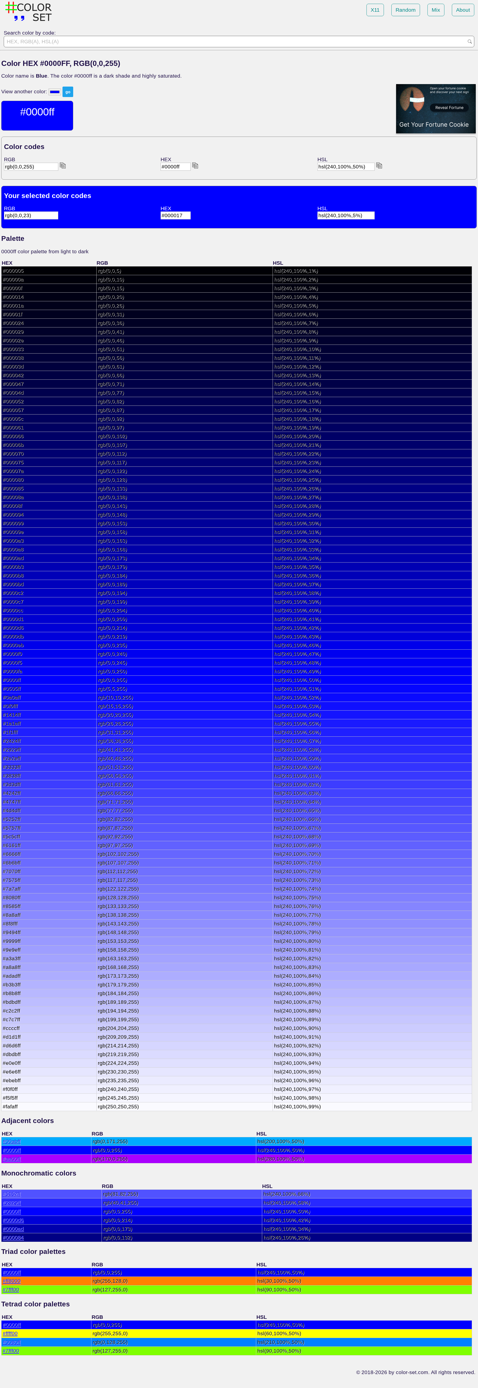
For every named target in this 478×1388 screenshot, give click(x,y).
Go (470, 42)
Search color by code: (30, 33)
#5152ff (12, 1194)
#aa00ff (12, 1159)
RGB (9, 159)
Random (406, 10)
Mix (436, 10)
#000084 (13, 1237)
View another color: (25, 91)
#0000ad (13, 1229)
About (463, 10)
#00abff (12, 1141)
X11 (375, 10)
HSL (322, 159)
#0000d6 (13, 1220)
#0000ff (12, 1150)
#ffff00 (10, 1333)
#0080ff (12, 1342)
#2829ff (12, 1202)
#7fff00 (11, 1289)
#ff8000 (12, 1281)
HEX (166, 159)
